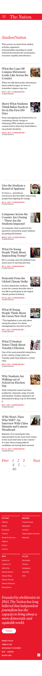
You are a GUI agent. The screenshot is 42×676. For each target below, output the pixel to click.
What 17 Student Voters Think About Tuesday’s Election (13, 345)
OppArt (5, 541)
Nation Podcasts (8, 583)
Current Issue (27, 522)
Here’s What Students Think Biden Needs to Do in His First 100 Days (15, 108)
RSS (23, 576)
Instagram (26, 568)
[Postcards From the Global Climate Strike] (35, 282)
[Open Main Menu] (4, 17)
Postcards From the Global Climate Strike (15, 279)
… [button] (24, 465)
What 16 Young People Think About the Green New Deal (14, 313)
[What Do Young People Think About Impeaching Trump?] (35, 253)
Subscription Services (31, 534)
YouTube (25, 572)
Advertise (6, 568)
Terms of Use (7, 645)
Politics (5, 522)
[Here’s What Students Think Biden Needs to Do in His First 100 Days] (35, 107)
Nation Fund (6, 656)
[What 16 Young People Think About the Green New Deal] (35, 313)
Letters (5, 549)
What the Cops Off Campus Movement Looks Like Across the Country (15, 73)
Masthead (26, 526)
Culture (5, 534)
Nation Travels (8, 580)
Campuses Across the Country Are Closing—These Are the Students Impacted (15, 219)
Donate (9, 630)
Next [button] (36, 461)
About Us (5, 560)
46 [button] (14, 469)
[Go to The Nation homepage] (21, 16)
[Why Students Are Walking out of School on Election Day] (35, 380)
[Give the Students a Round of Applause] (35, 189)
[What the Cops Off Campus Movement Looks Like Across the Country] (35, 72)
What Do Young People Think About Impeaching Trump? (14, 252)
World (4, 526)
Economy (5, 530)
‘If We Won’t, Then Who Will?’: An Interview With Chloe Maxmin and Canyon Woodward (15, 423)
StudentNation (18, 92)
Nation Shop (7, 576)
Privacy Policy (7, 641)
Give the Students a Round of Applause (13, 187)
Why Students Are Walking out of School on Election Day (13, 381)
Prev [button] (5, 461)
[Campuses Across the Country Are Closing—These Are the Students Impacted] (35, 218)
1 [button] (13, 461)
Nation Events (7, 572)
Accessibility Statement (11, 648)
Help (3, 652)
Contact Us (6, 564)
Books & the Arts (8, 537)
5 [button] (19, 465)
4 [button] (13, 465)
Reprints (25, 537)
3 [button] (24, 461)
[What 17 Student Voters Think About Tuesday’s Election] (35, 345)
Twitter (25, 564)
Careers (10, 652)
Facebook (26, 560)
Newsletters (6, 587)
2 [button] (18, 461)
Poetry (4, 545)
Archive (25, 530)
